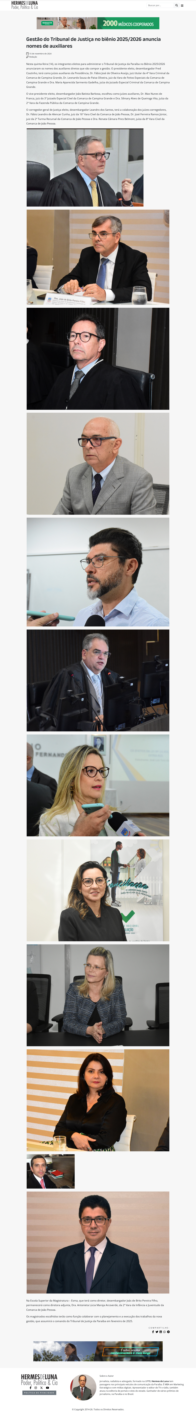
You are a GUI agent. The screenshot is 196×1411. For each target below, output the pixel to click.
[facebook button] (31, 1387)
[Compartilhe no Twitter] (157, 1331)
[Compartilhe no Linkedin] (160, 1331)
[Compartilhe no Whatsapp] (164, 1331)
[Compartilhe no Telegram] (168, 1331)
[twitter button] (41, 1387)
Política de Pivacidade (39, 1393)
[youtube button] (47, 1387)
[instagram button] (36, 1387)
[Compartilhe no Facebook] (153, 1331)
